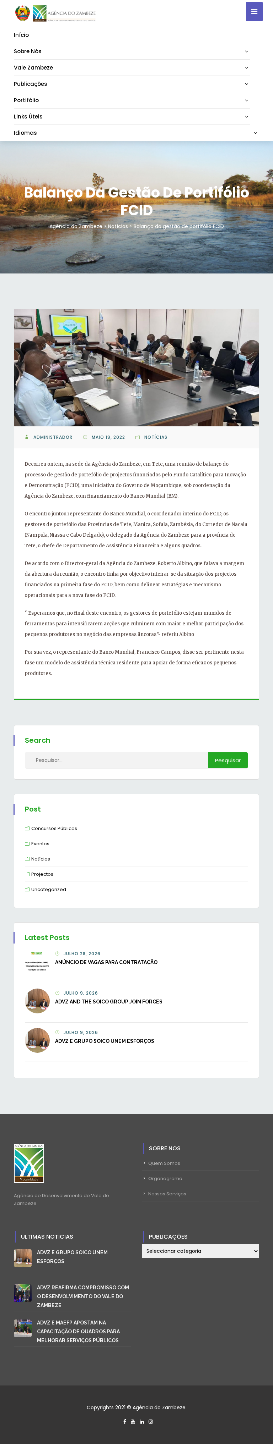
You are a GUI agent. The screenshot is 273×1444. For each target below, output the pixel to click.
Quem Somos (164, 1163)
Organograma (165, 1178)
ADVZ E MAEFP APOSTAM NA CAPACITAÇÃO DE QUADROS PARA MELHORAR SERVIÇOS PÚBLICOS (78, 1331)
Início (21, 35)
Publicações (30, 84)
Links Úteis (28, 116)
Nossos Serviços (167, 1193)
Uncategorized (48, 889)
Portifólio (26, 100)
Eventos (40, 843)
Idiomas (25, 133)
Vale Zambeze (33, 67)
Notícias (155, 437)
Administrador (53, 437)
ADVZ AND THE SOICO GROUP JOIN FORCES (108, 1002)
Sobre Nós (28, 51)
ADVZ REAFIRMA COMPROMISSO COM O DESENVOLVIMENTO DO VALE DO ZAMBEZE (83, 1296)
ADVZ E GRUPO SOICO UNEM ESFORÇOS (104, 1041)
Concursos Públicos (54, 828)
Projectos (42, 874)
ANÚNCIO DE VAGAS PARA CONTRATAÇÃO (106, 962)
